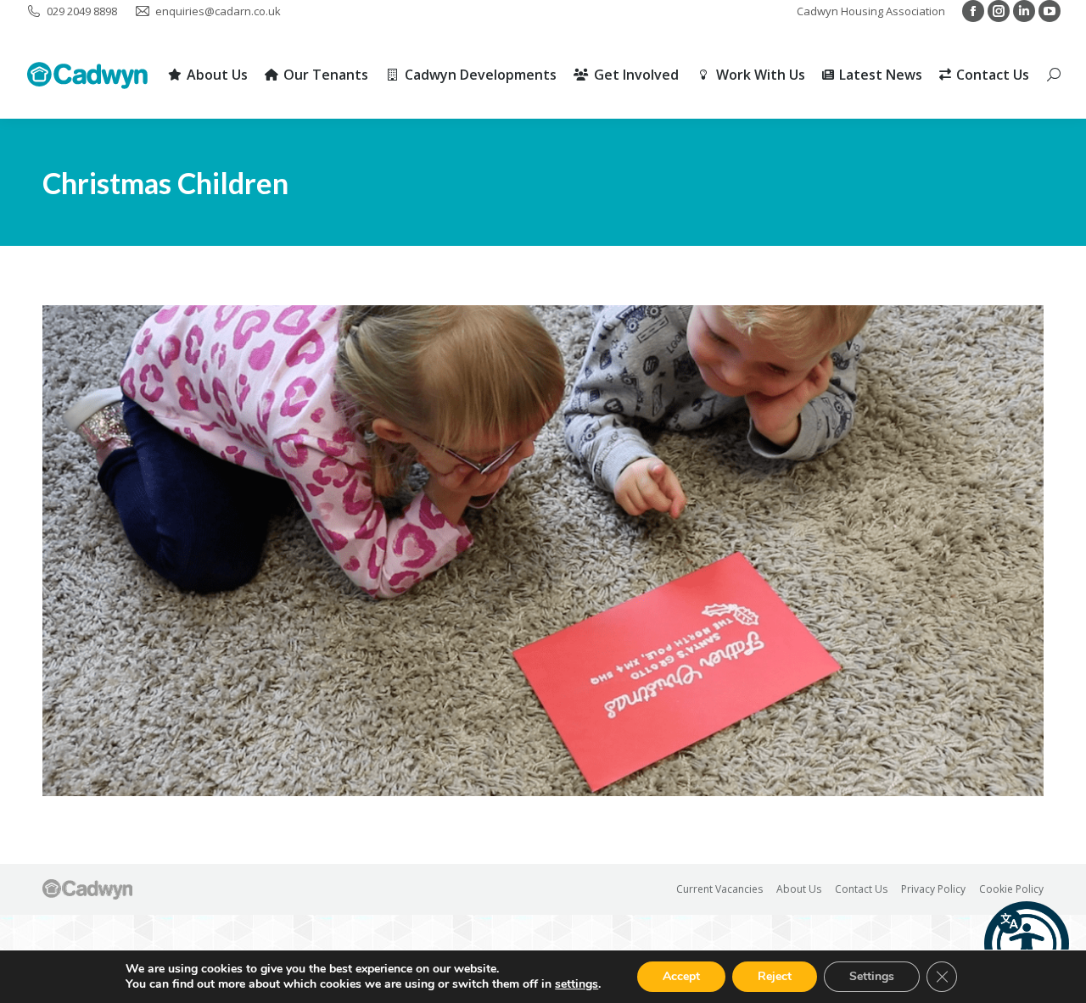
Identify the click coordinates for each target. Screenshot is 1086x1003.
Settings (871, 976)
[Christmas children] (543, 550)
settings (576, 984)
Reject (775, 976)
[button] (1026, 943)
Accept (681, 976)
